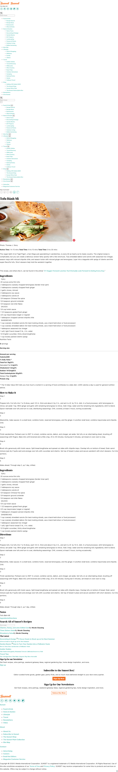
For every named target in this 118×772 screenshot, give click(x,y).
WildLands (9, 66)
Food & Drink (7, 18)
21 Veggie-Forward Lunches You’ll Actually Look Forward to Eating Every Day (74, 271)
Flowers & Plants (11, 41)
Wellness (9, 53)
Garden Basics (10, 35)
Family (8, 55)
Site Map (6, 742)
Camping (9, 74)
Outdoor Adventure (12, 72)
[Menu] (0, 1)
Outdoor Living (10, 43)
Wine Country (10, 68)
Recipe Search (10, 20)
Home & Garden (7, 29)
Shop (4, 82)
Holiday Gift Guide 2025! (13, 84)
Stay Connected (4, 189)
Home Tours (9, 31)
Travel (5, 59)
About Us (7, 731)
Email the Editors (9, 756)
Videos (8, 57)
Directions (13, 618)
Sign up (3, 665)
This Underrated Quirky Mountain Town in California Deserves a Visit (21, 651)
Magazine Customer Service (11, 186)
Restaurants (10, 25)
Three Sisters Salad (7, 630)
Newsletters (6, 92)
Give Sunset (6, 94)
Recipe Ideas (10, 22)
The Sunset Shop (11, 86)
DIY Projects (10, 37)
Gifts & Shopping (11, 51)
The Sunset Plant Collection (14, 740)
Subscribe (6, 184)
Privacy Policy (49, 766)
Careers (6, 754)
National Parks (10, 76)
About (2, 727)
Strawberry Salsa (7, 633)
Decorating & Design (12, 33)
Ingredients (4, 618)
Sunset (2, 705)
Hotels (8, 78)
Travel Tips (4, 654)
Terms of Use (35, 766)
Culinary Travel (10, 80)
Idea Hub (5, 47)
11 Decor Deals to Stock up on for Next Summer (14, 641)
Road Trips (9, 70)
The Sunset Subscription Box (14, 90)
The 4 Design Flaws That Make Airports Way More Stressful (18, 656)
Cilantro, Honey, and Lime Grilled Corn (14, 628)
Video (5, 723)
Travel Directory (11, 63)
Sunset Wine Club (11, 88)
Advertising (7, 751)
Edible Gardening (11, 45)
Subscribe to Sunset (11, 734)
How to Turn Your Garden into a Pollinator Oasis (15, 646)
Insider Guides (10, 61)
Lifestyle (5, 49)
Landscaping (10, 39)
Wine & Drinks (10, 27)
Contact (3, 747)
